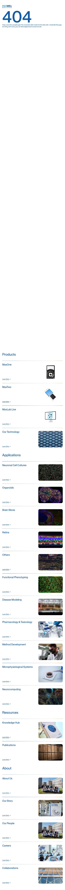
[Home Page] (9, 6)
